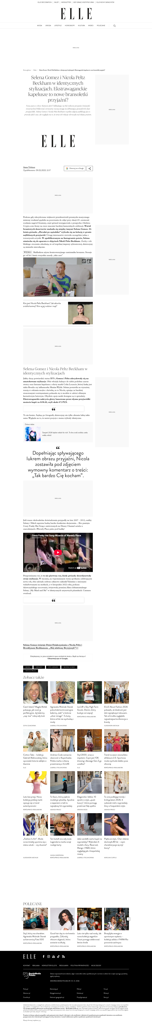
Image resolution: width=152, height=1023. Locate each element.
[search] (115, 25)
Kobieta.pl (80, 993)
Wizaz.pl (106, 993)
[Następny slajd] (128, 919)
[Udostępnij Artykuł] (90, 168)
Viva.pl (106, 989)
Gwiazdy (39, 667)
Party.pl (25, 989)
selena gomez (69, 667)
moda (28, 667)
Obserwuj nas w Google (76, 168)
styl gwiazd (53, 667)
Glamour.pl (26, 993)
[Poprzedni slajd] (23, 919)
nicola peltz (31, 671)
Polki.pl (79, 989)
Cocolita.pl (26, 997)
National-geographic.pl (57, 997)
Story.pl (106, 997)
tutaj (39, 1020)
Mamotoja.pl (54, 989)
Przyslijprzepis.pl (82, 997)
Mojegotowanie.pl (55, 993)
